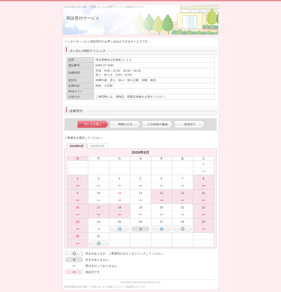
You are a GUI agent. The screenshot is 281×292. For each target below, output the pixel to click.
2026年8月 (77, 146)
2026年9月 (98, 146)
